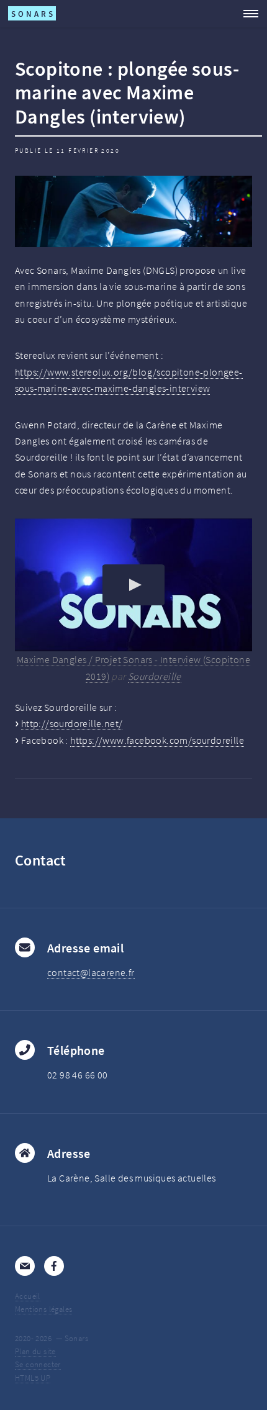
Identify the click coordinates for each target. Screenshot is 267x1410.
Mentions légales (43, 1309)
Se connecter (38, 1364)
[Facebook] (54, 1266)
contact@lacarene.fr (91, 972)
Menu (247, 13)
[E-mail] (25, 1266)
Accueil (27, 1296)
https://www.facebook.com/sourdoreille (157, 740)
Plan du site (35, 1351)
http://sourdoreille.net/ (72, 723)
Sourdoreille (154, 676)
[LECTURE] (133, 584)
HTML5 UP (32, 1378)
